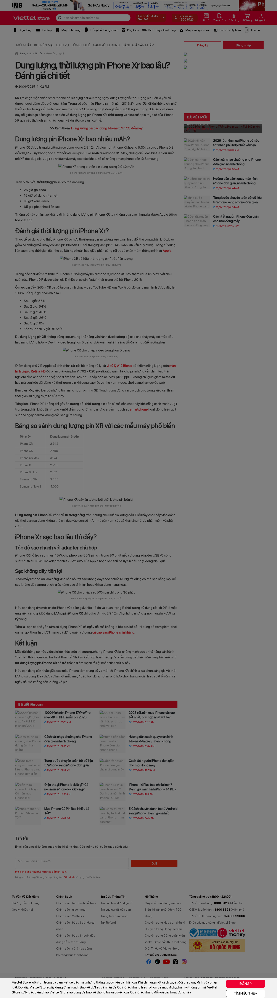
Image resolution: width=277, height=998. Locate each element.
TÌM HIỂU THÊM (246, 993)
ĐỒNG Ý (245, 984)
